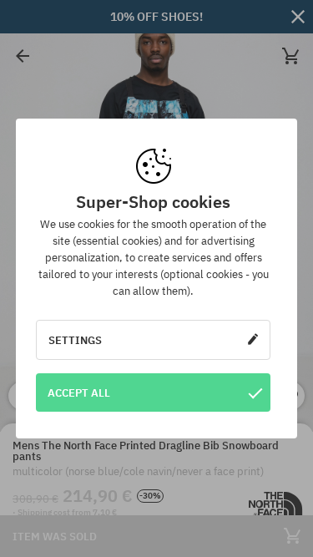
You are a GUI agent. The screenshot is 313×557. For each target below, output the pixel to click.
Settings (75, 339)
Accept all (79, 392)
